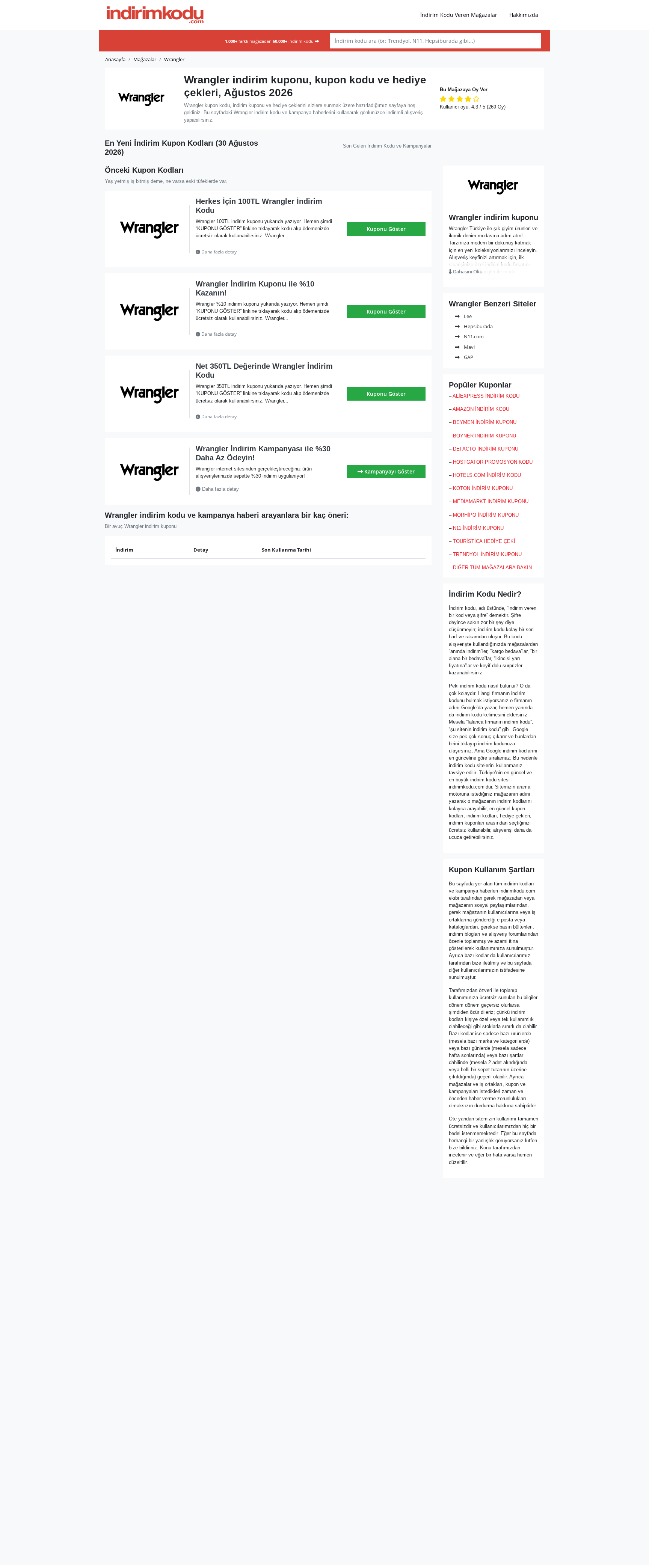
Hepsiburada (478, 326)
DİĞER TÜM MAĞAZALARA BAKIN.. (494, 567)
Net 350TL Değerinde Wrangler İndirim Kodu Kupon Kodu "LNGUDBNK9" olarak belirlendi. (259, 416)
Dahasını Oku (467, 271)
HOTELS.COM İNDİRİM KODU (487, 475)
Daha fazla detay (218, 252)
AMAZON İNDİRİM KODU (481, 409)
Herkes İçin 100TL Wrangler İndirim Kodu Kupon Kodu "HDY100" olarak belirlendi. (263, 252)
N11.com (473, 336)
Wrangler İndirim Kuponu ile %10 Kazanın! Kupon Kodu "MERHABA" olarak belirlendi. (265, 334)
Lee (467, 316)
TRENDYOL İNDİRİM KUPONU (487, 554)
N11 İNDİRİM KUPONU (478, 528)
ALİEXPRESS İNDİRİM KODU (486, 396)
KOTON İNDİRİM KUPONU (483, 488)
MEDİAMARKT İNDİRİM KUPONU (490, 501)
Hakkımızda (523, 14)
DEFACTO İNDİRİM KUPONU (485, 449)
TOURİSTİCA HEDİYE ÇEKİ (484, 541)
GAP (468, 357)
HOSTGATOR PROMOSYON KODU (493, 462)
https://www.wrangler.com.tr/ (493, 202)
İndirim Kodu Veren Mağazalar (458, 14)
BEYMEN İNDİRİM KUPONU (484, 422)
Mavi (469, 347)
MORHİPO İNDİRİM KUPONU (486, 515)
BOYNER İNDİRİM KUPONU (484, 436)
